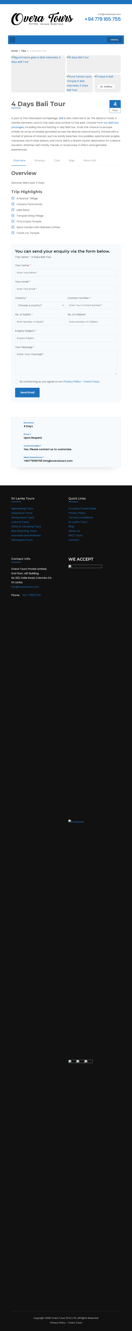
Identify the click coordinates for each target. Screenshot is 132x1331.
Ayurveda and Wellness (26, 535)
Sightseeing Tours (22, 508)
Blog (71, 526)
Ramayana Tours (22, 540)
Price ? (27, 434)
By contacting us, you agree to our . (60, 381)
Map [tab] (72, 160)
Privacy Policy (77, 513)
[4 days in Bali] (103, 76)
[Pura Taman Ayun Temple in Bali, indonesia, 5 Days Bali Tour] (80, 76)
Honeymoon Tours (22, 517)
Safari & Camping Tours (26, 526)
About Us (74, 531)
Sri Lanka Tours (77, 522)
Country (21, 298)
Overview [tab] (19, 160)
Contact (73, 540)
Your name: (23, 265)
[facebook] (12, 2)
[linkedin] (29, 2)
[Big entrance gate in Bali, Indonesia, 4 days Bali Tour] (38, 57)
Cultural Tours (20, 522)
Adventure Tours (21, 513)
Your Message (25, 347)
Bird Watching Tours (24, 531)
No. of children (77, 314)
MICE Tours (75, 535)
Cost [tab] (57, 160)
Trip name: (23, 257)
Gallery (108, 86)
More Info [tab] (90, 160)
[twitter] (18, 2)
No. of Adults (24, 314)
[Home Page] (12, 40)
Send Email (27, 392)
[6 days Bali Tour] (78, 57)
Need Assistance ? (34, 457)
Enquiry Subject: (26, 331)
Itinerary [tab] (39, 160)
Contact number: (79, 298)
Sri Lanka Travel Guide (82, 508)
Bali (61, 118)
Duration (29, 422)
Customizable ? (32, 445)
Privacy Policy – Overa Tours (81, 381)
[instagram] (23, 2)
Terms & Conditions (80, 517)
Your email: (23, 282)
